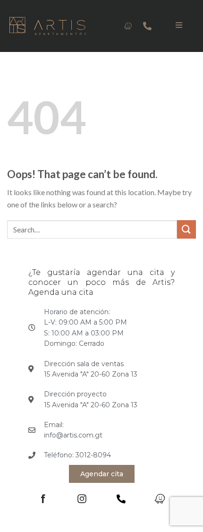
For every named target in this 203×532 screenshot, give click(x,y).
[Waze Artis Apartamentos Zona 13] (127, 25)
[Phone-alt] (147, 25)
